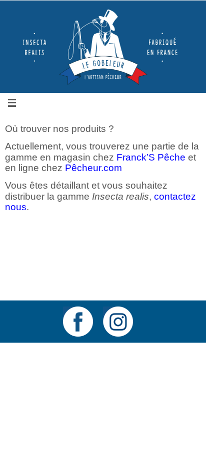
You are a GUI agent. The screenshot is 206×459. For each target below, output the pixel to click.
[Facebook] (78, 322)
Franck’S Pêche (151, 157)
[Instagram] (118, 322)
